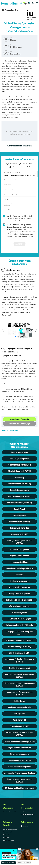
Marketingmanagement (19, 458)
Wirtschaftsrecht (19, 720)
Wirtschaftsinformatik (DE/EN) (19, 471)
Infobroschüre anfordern (8, 862)
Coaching (19, 574)
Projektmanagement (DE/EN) (19, 483)
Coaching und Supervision (20, 581)
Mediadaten (24, 812)
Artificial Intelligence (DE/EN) (19, 496)
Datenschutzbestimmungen (16, 229)
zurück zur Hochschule (10, 431)
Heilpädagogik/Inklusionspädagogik (19, 599)
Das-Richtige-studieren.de (10, 829)
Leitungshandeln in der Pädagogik (19, 625)
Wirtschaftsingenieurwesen (19, 606)
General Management (19, 452)
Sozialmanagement (19, 612)
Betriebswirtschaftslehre (19, 528)
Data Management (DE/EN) (19, 653)
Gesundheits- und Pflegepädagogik (19, 568)
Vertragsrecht (19, 713)
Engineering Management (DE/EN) (19, 640)
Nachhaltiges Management (19, 668)
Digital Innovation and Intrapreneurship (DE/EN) (19, 684)
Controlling (19, 477)
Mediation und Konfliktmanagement (19, 788)
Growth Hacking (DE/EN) (19, 726)
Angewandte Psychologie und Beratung (19, 773)
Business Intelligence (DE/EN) (19, 646)
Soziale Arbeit (19, 509)
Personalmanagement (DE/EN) (20, 464)
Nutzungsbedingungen (14, 227)
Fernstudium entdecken (24, 862)
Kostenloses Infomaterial (19, 419)
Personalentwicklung (20, 562)
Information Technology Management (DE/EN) (19, 660)
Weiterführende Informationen (19, 145)
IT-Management (19, 515)
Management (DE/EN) (19, 534)
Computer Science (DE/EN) (19, 521)
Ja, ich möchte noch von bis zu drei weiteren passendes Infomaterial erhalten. (19, 218)
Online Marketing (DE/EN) (19, 587)
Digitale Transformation (19, 555)
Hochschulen (18, 218)
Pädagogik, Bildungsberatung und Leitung (19, 632)
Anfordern (20, 243)
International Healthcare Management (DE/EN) (19, 675)
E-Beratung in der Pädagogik (19, 618)
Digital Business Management (19, 747)
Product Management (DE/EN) (19, 760)
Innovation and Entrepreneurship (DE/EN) (19, 693)
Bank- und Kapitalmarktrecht (19, 707)
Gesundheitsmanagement (19, 490)
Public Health (19, 701)
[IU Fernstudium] (32, 15)
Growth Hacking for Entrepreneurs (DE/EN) (19, 733)
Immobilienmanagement (19, 549)
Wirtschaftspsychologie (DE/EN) (19, 502)
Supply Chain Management (19, 593)
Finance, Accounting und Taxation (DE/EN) (19, 541)
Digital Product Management (19, 766)
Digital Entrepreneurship (19, 754)
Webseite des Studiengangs (19, 423)
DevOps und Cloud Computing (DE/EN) (19, 741)
